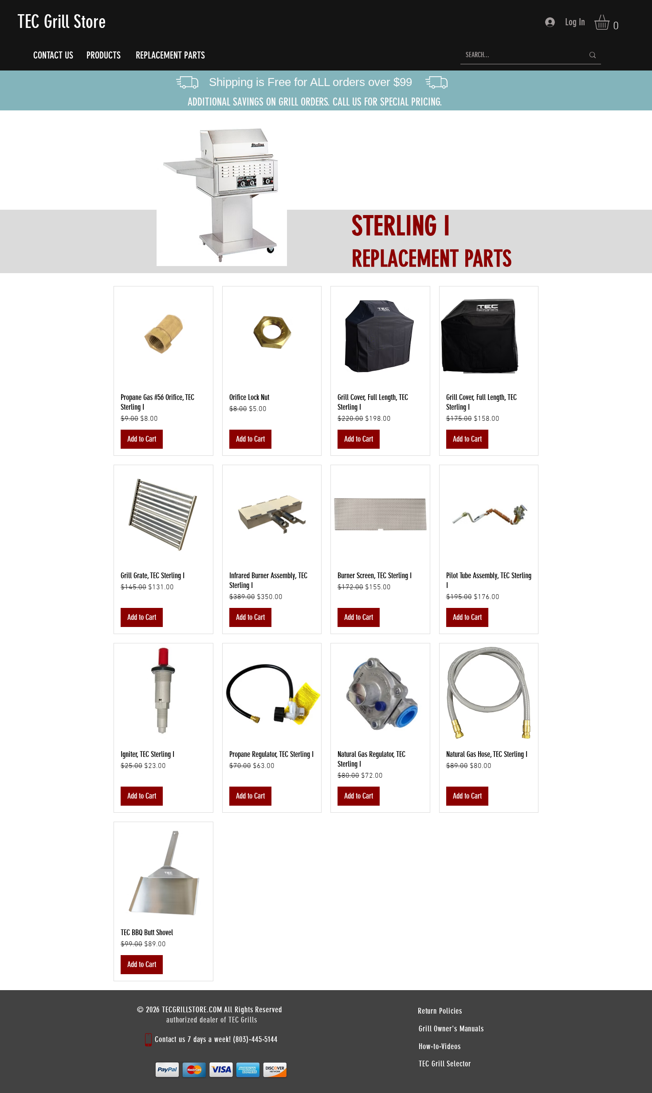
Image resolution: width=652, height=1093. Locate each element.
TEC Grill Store (61, 21)
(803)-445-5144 (255, 1039)
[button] (610, 22)
